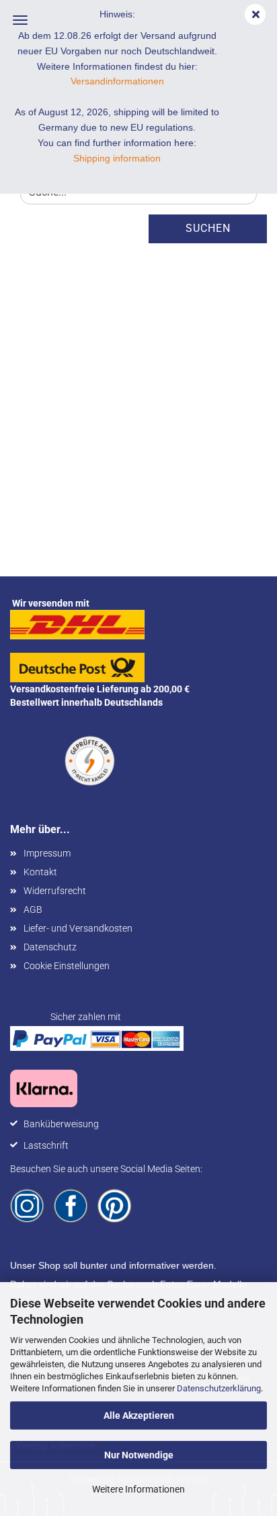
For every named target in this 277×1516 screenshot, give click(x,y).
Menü (20, 20)
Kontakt (40, 872)
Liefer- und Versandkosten (78, 928)
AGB (33, 909)
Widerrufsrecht (55, 890)
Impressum (47, 853)
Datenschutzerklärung (219, 1388)
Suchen (208, 228)
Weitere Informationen (138, 1489)
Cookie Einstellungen (67, 965)
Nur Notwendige (138, 1455)
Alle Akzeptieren (139, 1415)
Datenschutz (50, 947)
